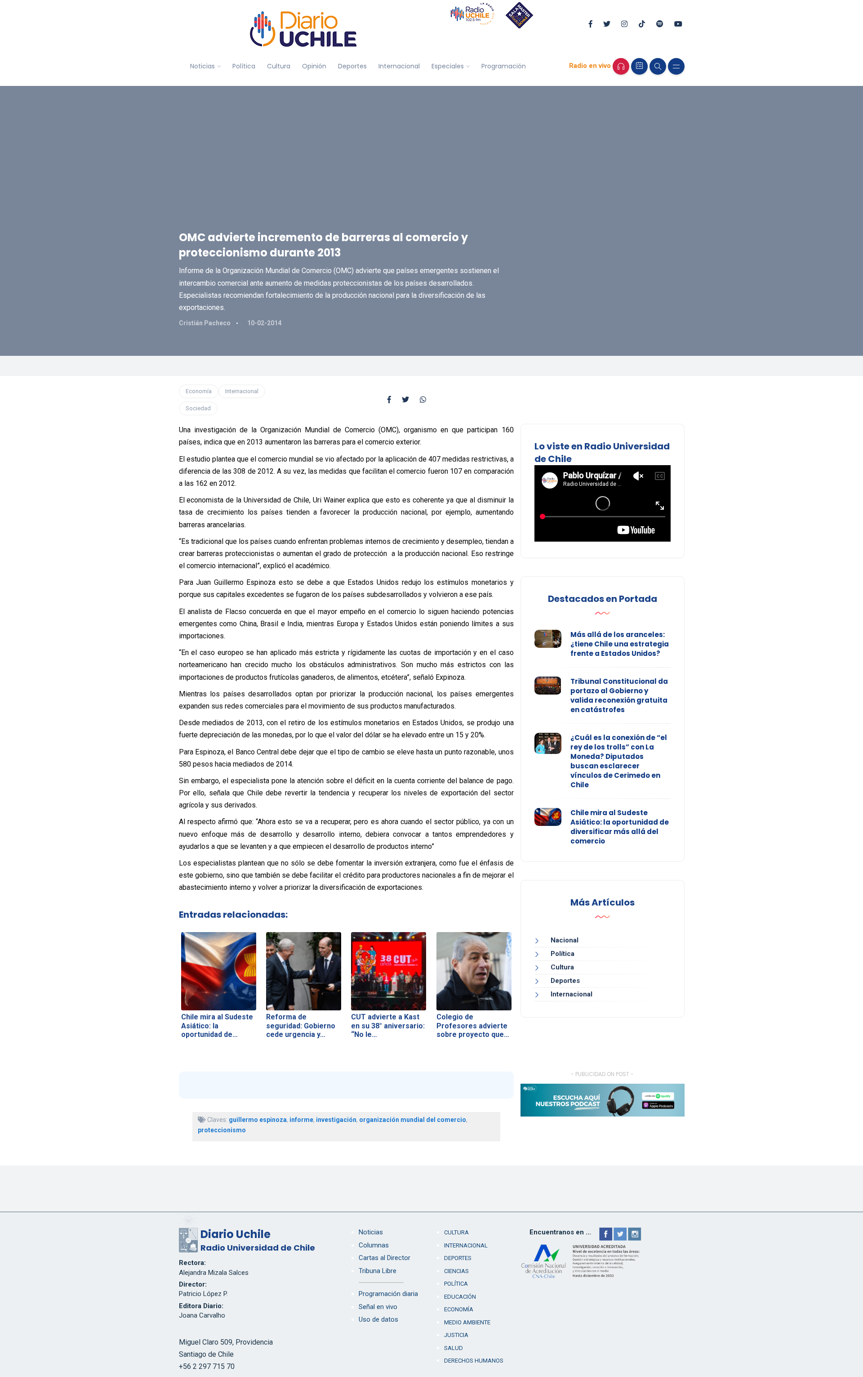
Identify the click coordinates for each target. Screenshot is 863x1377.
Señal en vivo (378, 1307)
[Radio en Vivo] (621, 66)
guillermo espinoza (258, 1119)
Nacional (564, 940)
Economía (199, 391)
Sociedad (198, 408)
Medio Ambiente (467, 1322)
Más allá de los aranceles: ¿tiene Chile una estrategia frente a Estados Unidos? (619, 644)
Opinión (314, 66)
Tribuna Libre (377, 1271)
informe (301, 1119)
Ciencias (456, 1271)
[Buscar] (657, 66)
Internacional (399, 66)
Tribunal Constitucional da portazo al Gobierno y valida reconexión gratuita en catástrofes (619, 695)
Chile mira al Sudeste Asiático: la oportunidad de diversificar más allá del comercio (619, 827)
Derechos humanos (473, 1360)
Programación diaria (388, 1294)
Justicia (456, 1335)
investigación (336, 1119)
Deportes (352, 66)
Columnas (374, 1245)
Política (243, 66)
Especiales (448, 66)
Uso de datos (378, 1319)
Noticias (202, 66)
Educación (460, 1296)
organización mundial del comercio (412, 1119)
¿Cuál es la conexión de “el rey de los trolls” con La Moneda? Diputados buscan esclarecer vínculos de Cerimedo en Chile (618, 761)
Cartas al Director (384, 1258)
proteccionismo (222, 1130)
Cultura (278, 66)
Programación (503, 66)
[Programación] (639, 66)
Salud (453, 1348)
